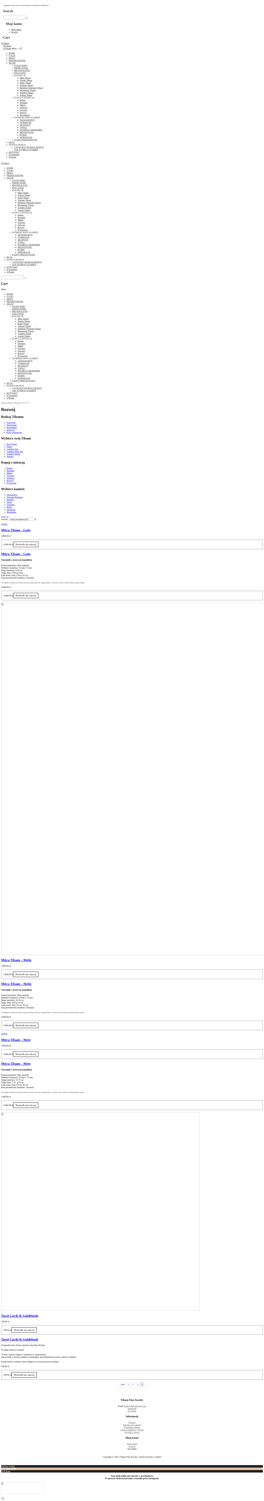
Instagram (132, 1408)
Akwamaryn (12, 495)
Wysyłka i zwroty (132, 1432)
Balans (21, 215)
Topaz (9, 502)
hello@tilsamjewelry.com (135, 1406)
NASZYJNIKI (18, 180)
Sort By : (5, 519)
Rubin (9, 507)
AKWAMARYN (25, 235)
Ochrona (21, 222)
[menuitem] (12, 53)
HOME (10, 168)
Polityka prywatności (132, 1425)
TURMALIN (23, 237)
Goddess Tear (13, 449)
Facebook (132, 1411)
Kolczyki (11, 430)
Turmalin (10, 505)
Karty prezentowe (14, 432)
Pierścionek (12, 425)
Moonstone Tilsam (26, 205)
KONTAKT (12, 267)
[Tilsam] (5, 43)
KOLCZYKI (18, 188)
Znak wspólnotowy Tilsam (132, 1430)
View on (5, 517)
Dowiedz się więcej (26, 544)
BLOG (10, 257)
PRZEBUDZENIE (15, 175)
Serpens (10, 456)
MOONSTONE (25, 247)
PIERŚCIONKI (19, 183)
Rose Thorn (12, 444)
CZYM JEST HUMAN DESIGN (27, 262)
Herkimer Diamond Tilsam (29, 203)
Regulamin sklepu (132, 1427)
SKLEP (10, 178)
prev (123, 1384)
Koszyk (14, 32)
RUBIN (21, 250)
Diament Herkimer (15, 497)
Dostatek (21, 217)
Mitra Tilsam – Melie (16, 960)
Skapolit (10, 500)
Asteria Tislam (24, 210)
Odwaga (21, 225)
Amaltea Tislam (24, 208)
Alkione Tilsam (24, 200)
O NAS (10, 170)
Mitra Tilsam (23, 193)
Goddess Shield (13, 454)
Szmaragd (11, 509)
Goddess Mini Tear (15, 451)
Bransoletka (12, 427)
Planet (9, 446)
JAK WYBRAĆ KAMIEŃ (24, 264)
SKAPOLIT (23, 240)
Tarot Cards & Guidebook (19, 1315)
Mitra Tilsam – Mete (16, 1040)
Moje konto (16, 29)
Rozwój (21, 227)
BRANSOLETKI (20, 185)
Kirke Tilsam (23, 198)
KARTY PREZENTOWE (23, 255)
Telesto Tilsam (24, 195)
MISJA (10, 173)
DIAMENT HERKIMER (29, 245)
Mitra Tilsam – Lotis (16, 530)
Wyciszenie (23, 230)
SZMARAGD (24, 252)
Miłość (21, 220)
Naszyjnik (11, 422)
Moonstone (11, 512)
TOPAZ (21, 242)
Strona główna (7, 403)
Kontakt (132, 1422)
